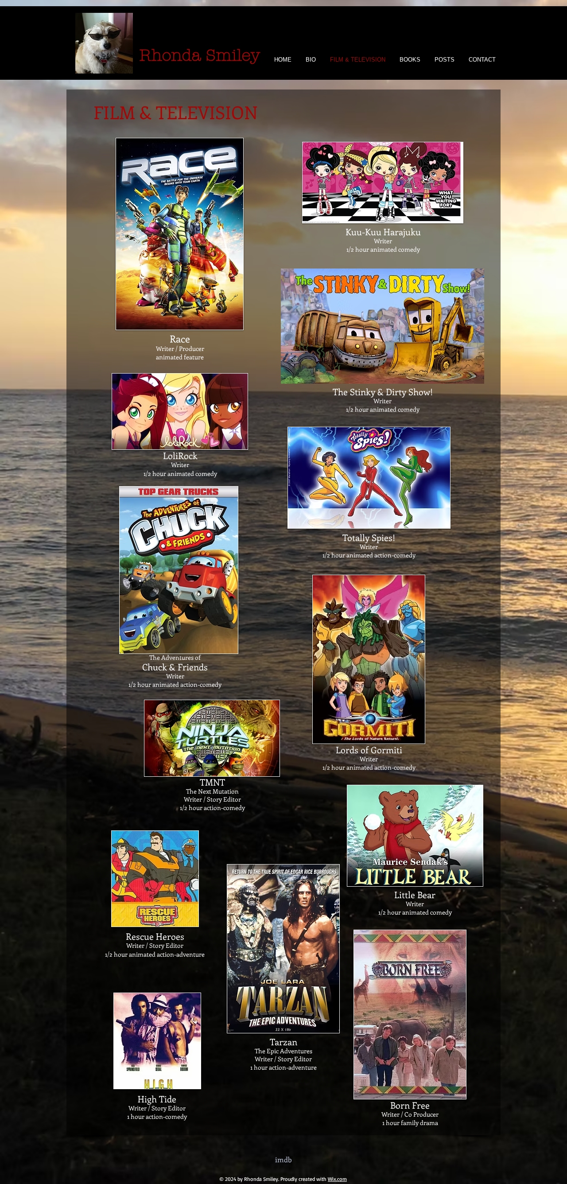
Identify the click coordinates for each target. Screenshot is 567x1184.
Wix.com (337, 1179)
